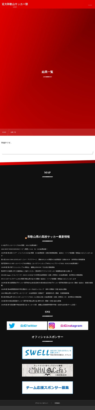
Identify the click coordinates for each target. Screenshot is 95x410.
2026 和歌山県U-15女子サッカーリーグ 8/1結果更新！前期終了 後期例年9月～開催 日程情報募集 (35, 293)
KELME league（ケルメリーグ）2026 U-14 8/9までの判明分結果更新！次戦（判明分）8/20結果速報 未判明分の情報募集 (42, 275)
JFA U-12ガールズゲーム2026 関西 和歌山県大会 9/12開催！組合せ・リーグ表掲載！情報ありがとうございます (38, 279)
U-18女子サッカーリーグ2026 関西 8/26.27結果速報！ (19, 245)
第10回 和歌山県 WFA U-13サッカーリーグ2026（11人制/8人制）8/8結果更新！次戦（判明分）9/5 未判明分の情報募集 (41, 297)
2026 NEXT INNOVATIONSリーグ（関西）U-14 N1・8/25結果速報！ (24, 249)
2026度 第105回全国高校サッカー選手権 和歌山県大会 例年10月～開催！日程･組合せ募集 (31, 301)
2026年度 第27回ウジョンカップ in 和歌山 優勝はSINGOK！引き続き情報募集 (28, 267)
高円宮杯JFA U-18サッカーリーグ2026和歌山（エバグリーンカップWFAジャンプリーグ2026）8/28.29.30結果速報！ (40, 263)
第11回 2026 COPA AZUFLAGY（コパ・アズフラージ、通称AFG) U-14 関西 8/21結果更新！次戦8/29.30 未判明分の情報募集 (43, 259)
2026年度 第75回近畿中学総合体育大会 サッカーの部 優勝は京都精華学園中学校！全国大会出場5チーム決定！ (39, 305)
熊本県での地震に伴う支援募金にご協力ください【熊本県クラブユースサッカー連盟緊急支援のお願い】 (37, 271)
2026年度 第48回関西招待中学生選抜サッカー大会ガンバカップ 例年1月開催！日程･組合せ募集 (34, 289)
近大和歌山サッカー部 (15, 4)
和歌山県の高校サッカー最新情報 (48, 236)
